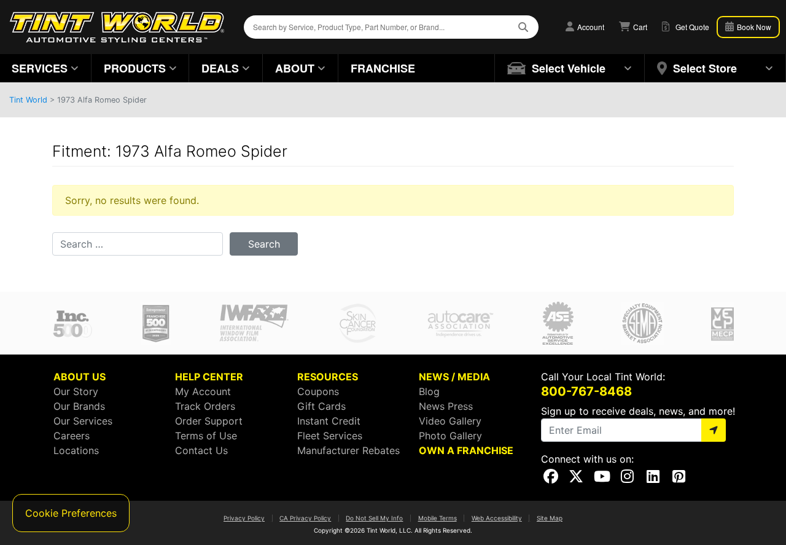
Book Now (753, 27)
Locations (76, 450)
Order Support (209, 421)
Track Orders (205, 406)
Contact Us (201, 450)
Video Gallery (450, 421)
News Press (446, 406)
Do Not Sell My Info (374, 518)
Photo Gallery (450, 435)
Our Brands (79, 406)
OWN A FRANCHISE (466, 450)
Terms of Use (206, 435)
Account (589, 27)
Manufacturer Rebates (348, 450)
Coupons (318, 391)
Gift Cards (321, 406)
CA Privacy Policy (305, 518)
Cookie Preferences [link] (71, 513)
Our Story (75, 391)
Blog (429, 391)
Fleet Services (329, 435)
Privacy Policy (244, 518)
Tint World (28, 99)
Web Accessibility (497, 518)
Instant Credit (328, 421)
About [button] (294, 68)
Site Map (549, 518)
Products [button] (135, 68)
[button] (570, 68)
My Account (203, 391)
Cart (639, 27)
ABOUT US (79, 377)
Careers (71, 435)
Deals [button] (220, 68)
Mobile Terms (437, 518)
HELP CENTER (209, 377)
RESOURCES (327, 377)
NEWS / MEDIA (454, 377)
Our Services (82, 421)
